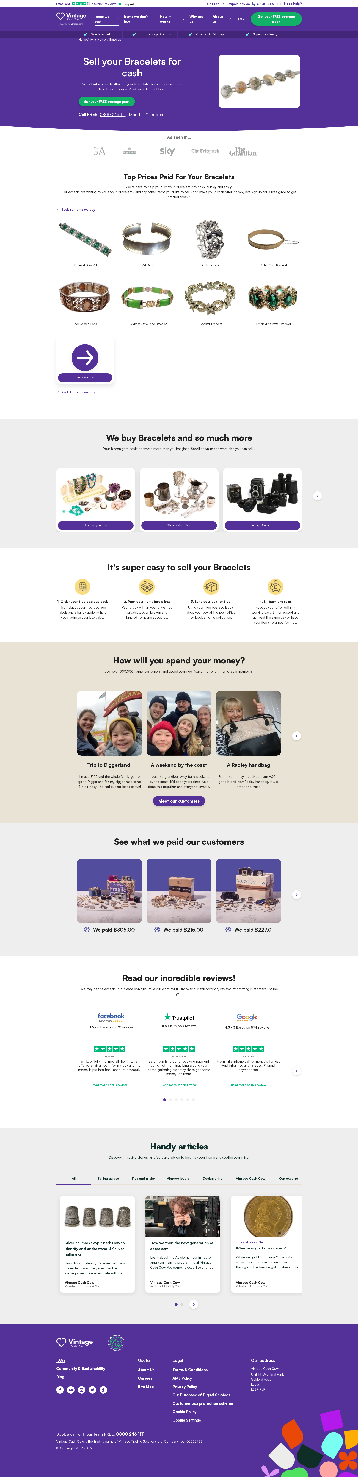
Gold (262, 1242)
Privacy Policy (184, 1386)
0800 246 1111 (113, 114)
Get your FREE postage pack (276, 18)
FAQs (240, 19)
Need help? (293, 3)
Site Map (146, 1386)
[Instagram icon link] (81, 1390)
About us (218, 18)
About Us (146, 1370)
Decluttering (212, 1178)
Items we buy (102, 18)
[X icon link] (92, 1390)
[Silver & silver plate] (179, 500)
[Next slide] (317, 495)
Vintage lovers (178, 1178)
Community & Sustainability (80, 1368)
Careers (145, 1378)
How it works (165, 18)
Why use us (196, 18)
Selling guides (108, 1178)
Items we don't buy (136, 18)
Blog (60, 1377)
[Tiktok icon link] (103, 1390)
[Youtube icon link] (71, 1390)
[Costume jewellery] (95, 500)
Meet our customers (179, 800)
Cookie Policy (184, 1411)
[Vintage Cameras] (262, 500)
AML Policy (182, 1378)
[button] (164, 1099)
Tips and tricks (143, 1178)
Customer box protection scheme (202, 1403)
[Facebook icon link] (60, 1390)
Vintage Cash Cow (250, 1178)
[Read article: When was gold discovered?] (268, 1244)
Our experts (288, 1178)
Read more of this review (109, 1085)
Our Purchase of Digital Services (201, 1395)
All (74, 1178)
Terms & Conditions (190, 1370)
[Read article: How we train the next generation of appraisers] (182, 1244)
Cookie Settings (186, 1420)
